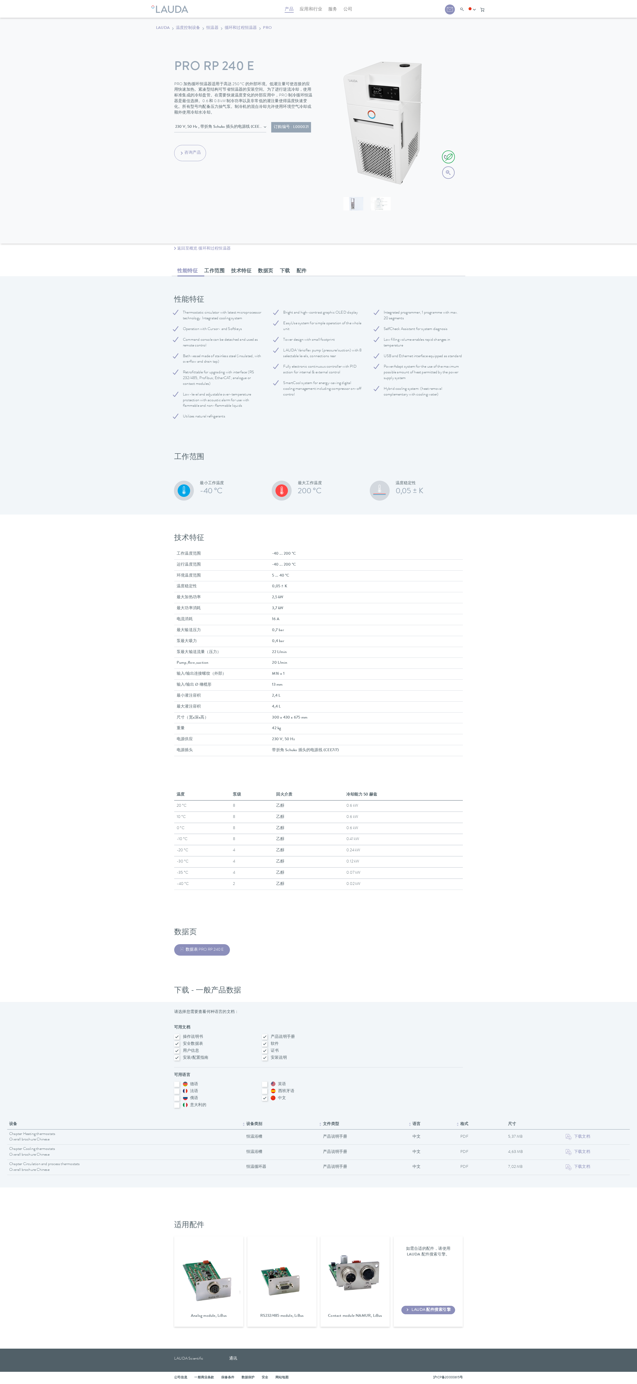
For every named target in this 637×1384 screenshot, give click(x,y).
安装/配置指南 (195, 1058)
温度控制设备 (188, 28)
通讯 (233, 1359)
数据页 (265, 271)
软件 (275, 1044)
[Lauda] (171, 6)
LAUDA (163, 28)
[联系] (450, 9)
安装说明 (279, 1058)
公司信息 (180, 1377)
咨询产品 (192, 153)
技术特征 (241, 271)
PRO (267, 28)
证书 (275, 1051)
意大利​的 (198, 1105)
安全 (265, 1377)
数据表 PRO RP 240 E (205, 950)
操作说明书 (193, 1037)
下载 (285, 271)
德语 (194, 1084)
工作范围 (214, 271)
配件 (302, 271)
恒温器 (212, 28)
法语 (194, 1091)
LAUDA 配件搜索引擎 (431, 1310)
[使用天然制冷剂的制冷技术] (448, 156)
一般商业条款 (204, 1377)
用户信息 (191, 1051)
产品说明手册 (283, 1037)
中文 (282, 1098)
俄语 (194, 1098)
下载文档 (582, 1137)
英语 (282, 1084)
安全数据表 (193, 1044)
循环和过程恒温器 (241, 28)
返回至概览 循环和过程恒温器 (204, 249)
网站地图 (282, 1377)
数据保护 (248, 1377)
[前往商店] (482, 9)
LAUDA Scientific (188, 1359)
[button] (472, 9)
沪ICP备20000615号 (448, 1377)
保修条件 (227, 1377)
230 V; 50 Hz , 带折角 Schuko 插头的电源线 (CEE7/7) (220, 127)
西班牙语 (286, 1091)
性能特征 (187, 271)
